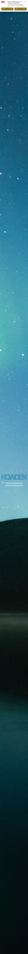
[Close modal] (25, 1)
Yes (4, 9)
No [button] (17, 9)
